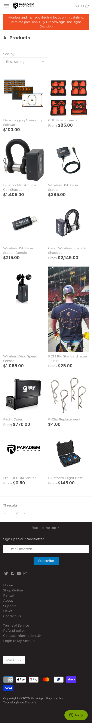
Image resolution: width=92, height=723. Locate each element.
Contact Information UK (22, 636)
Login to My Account (19, 641)
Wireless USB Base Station (63, 187)
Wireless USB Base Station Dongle (18, 250)
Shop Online (13, 590)
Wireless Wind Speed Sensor (20, 358)
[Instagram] (25, 573)
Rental (8, 595)
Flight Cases (13, 419)
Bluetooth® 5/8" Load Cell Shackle (20, 187)
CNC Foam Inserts (62, 120)
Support (9, 606)
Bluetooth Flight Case (65, 478)
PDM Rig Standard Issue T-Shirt (67, 358)
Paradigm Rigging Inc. (47, 698)
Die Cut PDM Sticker (19, 478)
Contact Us (12, 616)
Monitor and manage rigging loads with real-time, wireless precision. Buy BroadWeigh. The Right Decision (46, 22)
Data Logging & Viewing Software (22, 122)
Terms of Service (16, 625)
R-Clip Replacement (64, 419)
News (7, 611)
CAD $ (10, 659)
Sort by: (9, 54)
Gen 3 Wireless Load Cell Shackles (67, 250)
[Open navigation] (6, 6)
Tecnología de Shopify (19, 702)
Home (8, 585)
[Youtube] (19, 573)
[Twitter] (6, 573)
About (8, 600)
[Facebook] (12, 573)
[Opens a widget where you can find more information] (76, 715)
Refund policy (14, 630)
